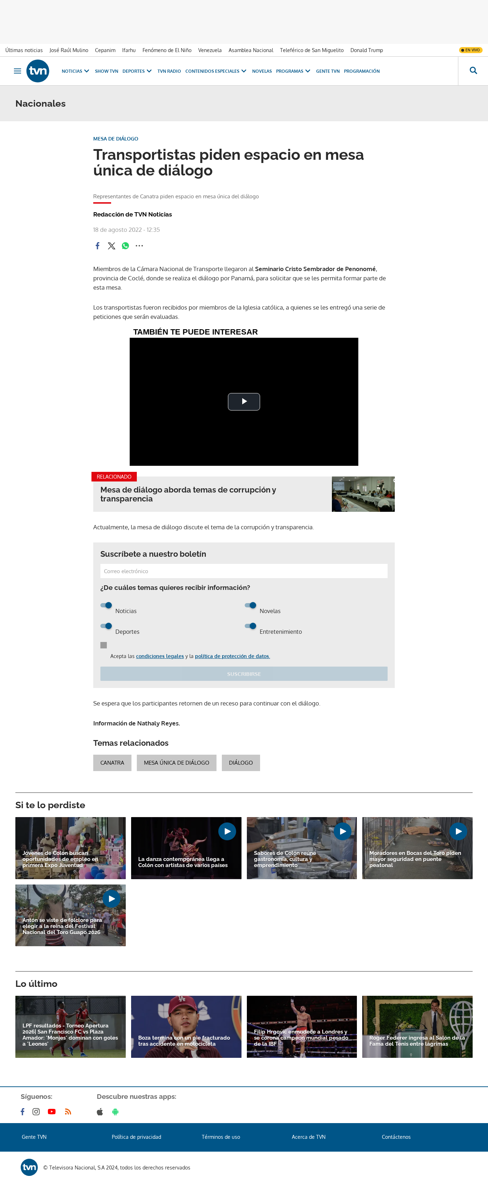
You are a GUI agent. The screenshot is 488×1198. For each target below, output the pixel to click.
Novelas (262, 71)
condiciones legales (160, 656)
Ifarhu (129, 50)
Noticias (72, 71)
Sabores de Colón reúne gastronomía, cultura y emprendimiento (285, 859)
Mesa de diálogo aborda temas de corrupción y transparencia (188, 494)
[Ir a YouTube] (53, 1111)
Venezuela (210, 50)
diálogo (241, 762)
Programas (289, 71)
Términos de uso (221, 1137)
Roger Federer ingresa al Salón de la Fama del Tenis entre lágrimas (417, 1041)
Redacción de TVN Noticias (132, 214)
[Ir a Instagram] (38, 1111)
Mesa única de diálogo (176, 762)
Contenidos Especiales (212, 71)
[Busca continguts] (473, 71)
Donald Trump (366, 50)
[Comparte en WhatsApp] (125, 246)
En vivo (472, 50)
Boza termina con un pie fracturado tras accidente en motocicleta (184, 1041)
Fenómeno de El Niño (167, 50)
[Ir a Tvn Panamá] (37, 71)
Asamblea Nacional (251, 50)
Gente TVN (328, 71)
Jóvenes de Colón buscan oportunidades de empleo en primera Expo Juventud (60, 859)
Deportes (134, 71)
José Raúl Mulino (69, 50)
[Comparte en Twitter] (111, 246)
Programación (362, 71)
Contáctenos (396, 1137)
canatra (112, 762)
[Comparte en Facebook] (97, 246)
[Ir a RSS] (69, 1111)
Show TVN (106, 71)
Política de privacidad (136, 1137)
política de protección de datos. (232, 656)
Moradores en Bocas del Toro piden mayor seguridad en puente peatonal (415, 859)
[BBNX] (29, 1167)
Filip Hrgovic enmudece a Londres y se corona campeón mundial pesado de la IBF (301, 1038)
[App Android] (117, 1111)
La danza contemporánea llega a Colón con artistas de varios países (183, 862)
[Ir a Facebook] (24, 1111)
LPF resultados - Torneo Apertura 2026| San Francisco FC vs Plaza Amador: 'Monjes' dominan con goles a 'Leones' (70, 1035)
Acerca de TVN (308, 1137)
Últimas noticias (24, 50)
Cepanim (105, 50)
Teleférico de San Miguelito (312, 50)
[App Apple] (101, 1111)
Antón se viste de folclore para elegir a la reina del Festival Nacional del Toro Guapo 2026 (62, 926)
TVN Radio (169, 71)
